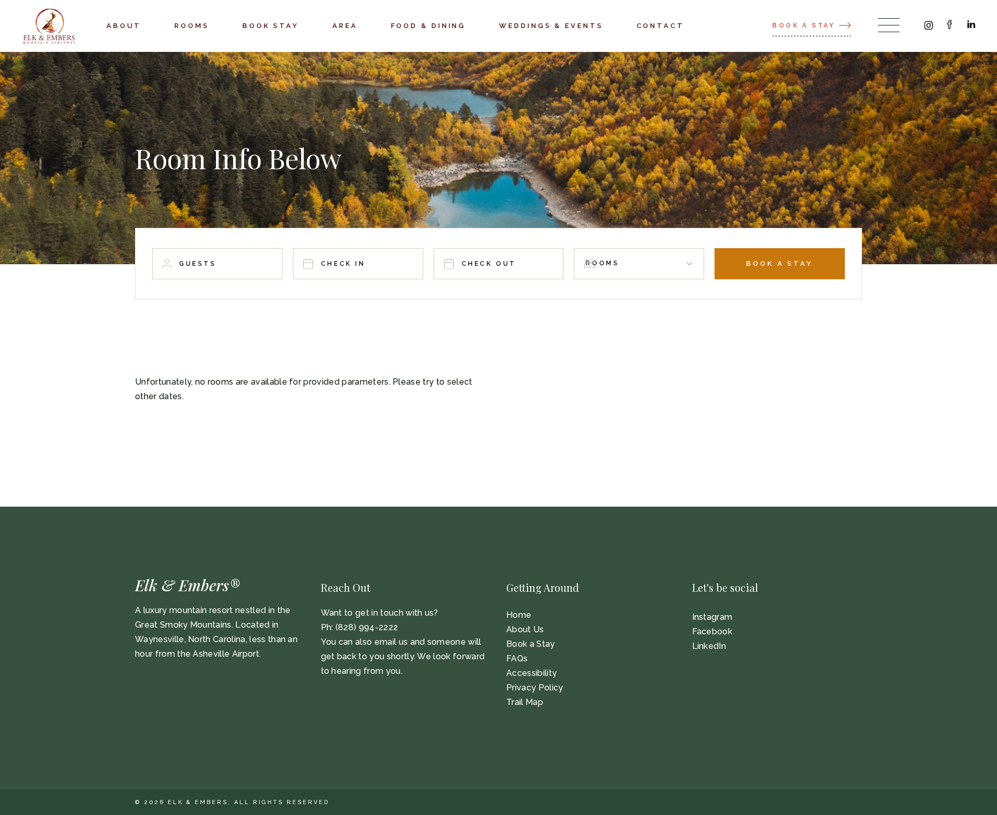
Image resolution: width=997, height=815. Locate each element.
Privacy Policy (534, 687)
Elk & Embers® (187, 585)
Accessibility (531, 673)
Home (518, 615)
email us (391, 642)
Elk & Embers (198, 802)
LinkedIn (709, 646)
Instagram (712, 617)
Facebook (712, 631)
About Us (525, 629)
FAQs (517, 658)
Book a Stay (530, 644)
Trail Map (524, 702)
